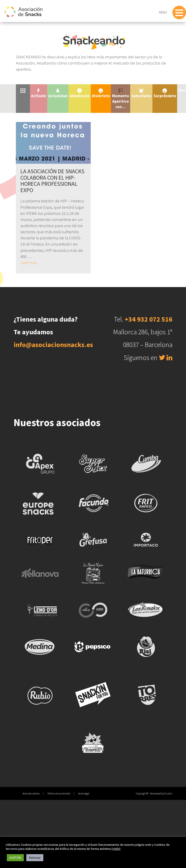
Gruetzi (168, 793)
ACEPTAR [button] (15, 858)
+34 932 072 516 (148, 319)
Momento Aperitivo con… (120, 101)
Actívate (38, 95)
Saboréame (141, 95)
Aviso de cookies (31, 793)
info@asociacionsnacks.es (53, 344)
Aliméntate (80, 95)
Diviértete (101, 95)
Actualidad (57, 95)
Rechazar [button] (35, 858)
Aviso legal (83, 793)
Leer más (28, 262)
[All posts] (23, 90)
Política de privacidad (58, 793)
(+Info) (116, 849)
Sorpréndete (165, 95)
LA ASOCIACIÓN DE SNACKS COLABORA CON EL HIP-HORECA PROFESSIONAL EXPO (52, 181)
